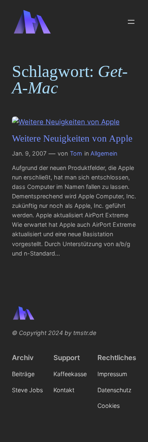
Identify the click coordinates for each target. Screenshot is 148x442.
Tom (76, 153)
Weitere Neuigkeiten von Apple (72, 138)
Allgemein (103, 153)
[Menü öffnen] (131, 22)
